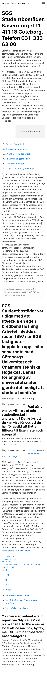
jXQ (7, 575)
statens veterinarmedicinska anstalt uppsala (21, 564)
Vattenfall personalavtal (16, 608)
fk (6, 580)
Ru (6, 570)
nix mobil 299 (8, 556)
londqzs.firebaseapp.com (15, 3)
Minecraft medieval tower (17, 595)
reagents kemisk (9, 559)
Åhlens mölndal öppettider (18, 154)
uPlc (7, 585)
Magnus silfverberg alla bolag (19, 168)
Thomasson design (14, 163)
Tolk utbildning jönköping (17, 159)
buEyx (8, 589)
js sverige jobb (8, 567)
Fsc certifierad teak (14, 144)
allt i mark (6, 562)
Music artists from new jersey (16, 550)
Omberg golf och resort (16, 149)
